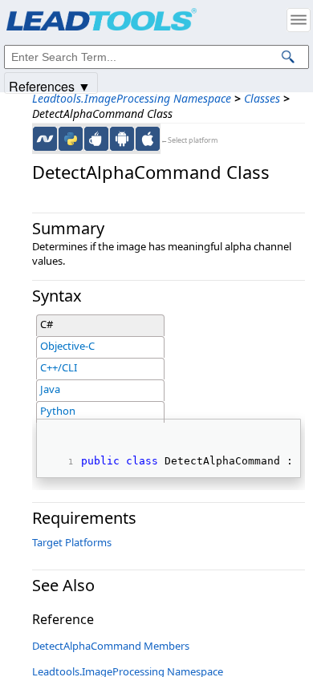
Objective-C (67, 345)
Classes (262, 98)
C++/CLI (58, 367)
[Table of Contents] (299, 20)
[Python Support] (71, 139)
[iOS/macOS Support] (148, 139)
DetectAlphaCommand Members (110, 645)
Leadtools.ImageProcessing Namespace (131, 98)
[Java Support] (96, 139)
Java (50, 389)
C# (46, 324)
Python (57, 410)
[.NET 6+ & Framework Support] (45, 139)
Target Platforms (72, 542)
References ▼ (50, 85)
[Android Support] (122, 139)
